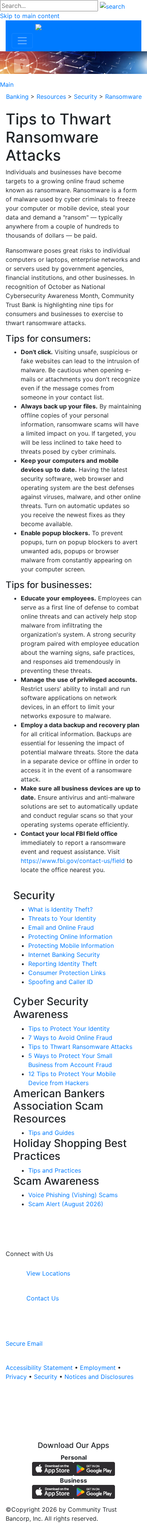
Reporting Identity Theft (62, 963)
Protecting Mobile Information (71, 945)
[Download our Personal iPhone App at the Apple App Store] (53, 1468)
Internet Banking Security (64, 954)
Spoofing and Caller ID (60, 982)
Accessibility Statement (39, 1367)
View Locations (47, 1273)
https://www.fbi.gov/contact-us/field (73, 860)
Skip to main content (30, 16)
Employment (98, 1367)
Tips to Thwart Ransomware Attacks (80, 1046)
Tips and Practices (54, 1170)
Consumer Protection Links (67, 972)
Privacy (16, 1376)
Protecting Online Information (70, 936)
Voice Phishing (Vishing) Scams (73, 1195)
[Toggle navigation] (22, 40)
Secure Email (24, 1343)
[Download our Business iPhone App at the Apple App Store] (53, 1491)
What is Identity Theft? (60, 909)
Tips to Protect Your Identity (69, 1028)
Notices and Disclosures (98, 1376)
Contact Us (41, 1298)
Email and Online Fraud (61, 927)
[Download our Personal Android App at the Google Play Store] (94, 1468)
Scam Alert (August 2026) (65, 1204)
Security (45, 1376)
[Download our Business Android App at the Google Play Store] (94, 1491)
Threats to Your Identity (62, 918)
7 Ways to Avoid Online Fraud (70, 1037)
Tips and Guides (51, 1132)
